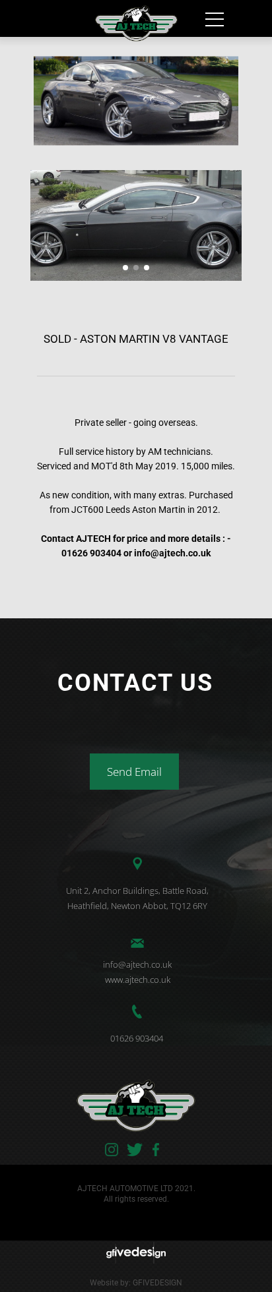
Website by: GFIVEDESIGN (136, 1282)
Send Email (134, 771)
